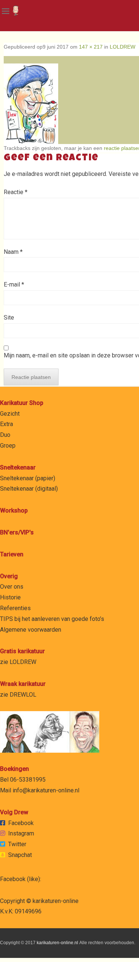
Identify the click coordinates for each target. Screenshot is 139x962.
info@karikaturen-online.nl (46, 790)
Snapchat (20, 854)
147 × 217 (91, 47)
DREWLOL (23, 694)
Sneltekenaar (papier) (27, 478)
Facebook (21, 823)
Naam (13, 251)
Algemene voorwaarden (30, 629)
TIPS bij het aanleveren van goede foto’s (52, 618)
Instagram (21, 833)
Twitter (17, 844)
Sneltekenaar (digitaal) (29, 488)
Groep (8, 445)
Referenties (15, 608)
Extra (6, 424)
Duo (5, 434)
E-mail (14, 284)
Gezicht (10, 413)
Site (9, 317)
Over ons (11, 586)
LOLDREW (122, 47)
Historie (10, 597)
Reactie (15, 192)
